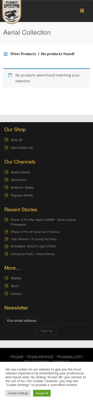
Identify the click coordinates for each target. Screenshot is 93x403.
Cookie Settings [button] (18, 393)
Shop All (16, 140)
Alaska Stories (20, 172)
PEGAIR (17, 356)
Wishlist (16, 278)
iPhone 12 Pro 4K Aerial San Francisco (35, 232)
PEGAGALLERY (69, 356)
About (15, 286)
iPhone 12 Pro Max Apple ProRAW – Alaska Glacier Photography (43, 222)
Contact (16, 293)
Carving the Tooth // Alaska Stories (33, 254)
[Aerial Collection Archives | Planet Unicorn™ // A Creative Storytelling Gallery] (11, 12)
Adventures (18, 179)
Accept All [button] (42, 393)
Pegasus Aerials (22, 195)
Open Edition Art (22, 147)
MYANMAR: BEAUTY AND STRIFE (33, 246)
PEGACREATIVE (40, 356)
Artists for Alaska (22, 187)
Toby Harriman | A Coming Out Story (34, 239)
